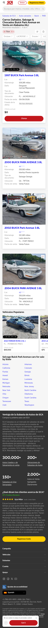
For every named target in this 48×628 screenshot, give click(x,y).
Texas (26, 401)
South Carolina (30, 398)
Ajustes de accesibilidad (17, 587)
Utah (4, 405)
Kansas (5, 379)
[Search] (43, 9)
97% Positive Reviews (11, 495)
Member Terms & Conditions (30, 615)
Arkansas (28, 364)
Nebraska (6, 386)
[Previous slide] (7, 56)
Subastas (6, 560)
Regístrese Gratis (24, 539)
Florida (5, 372)
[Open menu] (3, 2)
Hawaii (5, 375)
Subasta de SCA (9, 16)
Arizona (5, 364)
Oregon (5, 398)
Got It (23, 623)
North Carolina (30, 390)
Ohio (4, 394)
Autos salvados (25, 16)
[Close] (36, 618)
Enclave (8, 36)
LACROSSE (22, 36)
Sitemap (41, 615)
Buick (36, 16)
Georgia (27, 372)
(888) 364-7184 (23, 599)
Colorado (28, 368)
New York (6, 390)
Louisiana (28, 379)
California (6, 368)
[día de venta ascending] (37, 31)
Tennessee (6, 401)
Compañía (6, 549)
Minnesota (28, 383)
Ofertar (24, 118)
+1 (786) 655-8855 (9, 599)
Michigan (6, 383)
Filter (9, 32)
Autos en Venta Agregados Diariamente (33, 482)
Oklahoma (28, 394)
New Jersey (29, 386)
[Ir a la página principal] (9, 3)
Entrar (22, 3)
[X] (12, 579)
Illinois (26, 375)
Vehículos (6, 555)
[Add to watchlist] (43, 44)
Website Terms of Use (12, 615)
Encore (35, 36)
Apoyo (5, 572)
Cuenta (5, 566)
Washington (29, 405)
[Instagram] (3, 578)
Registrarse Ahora (37, 3)
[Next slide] (41, 56)
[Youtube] (15, 578)
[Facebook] (8, 578)
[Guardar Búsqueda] (43, 31)
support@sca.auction (10, 602)
